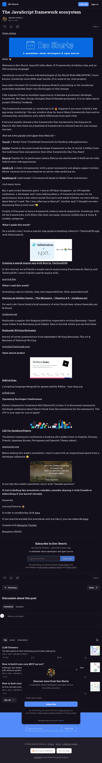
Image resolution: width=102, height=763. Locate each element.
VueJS (6, 141)
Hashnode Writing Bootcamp (19, 330)
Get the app (64, 750)
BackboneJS (9, 177)
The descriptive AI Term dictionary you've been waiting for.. (29, 651)
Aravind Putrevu (15, 18)
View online (9, 33)
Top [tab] (5, 640)
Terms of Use (64, 710)
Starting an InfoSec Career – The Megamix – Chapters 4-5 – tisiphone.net (44, 298)
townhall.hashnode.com (16, 346)
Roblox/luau (9, 380)
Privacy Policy (71, 713)
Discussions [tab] (22, 640)
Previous (12, 587)
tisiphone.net (9, 314)
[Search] (97, 640)
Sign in (94, 4)
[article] (51, 652)
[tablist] (13, 606)
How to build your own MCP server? (23, 664)
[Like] (4, 26)
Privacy (51, 744)
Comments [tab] (8, 607)
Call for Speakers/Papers (16, 430)
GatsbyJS (7, 167)
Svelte (6, 148)
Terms (58, 744)
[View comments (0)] (11, 26)
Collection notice (70, 744)
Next (91, 587)
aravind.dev (9, 279)
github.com (8, 392)
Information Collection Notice (50, 713)
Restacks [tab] (20, 607)
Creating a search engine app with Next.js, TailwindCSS (34, 262)
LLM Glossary (10, 647)
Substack (38, 757)
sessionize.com (10, 446)
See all (7, 700)
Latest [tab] (12, 640)
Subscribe (83, 4)
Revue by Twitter (27, 525)
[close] (76, 669)
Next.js (6, 158)
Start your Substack (44, 750)
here (37, 512)
